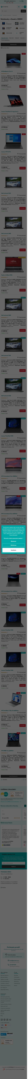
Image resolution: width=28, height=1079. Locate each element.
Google (19, 532)
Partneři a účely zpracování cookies (13, 538)
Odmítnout (13, 545)
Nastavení (13, 541)
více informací (13, 535)
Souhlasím (13, 550)
